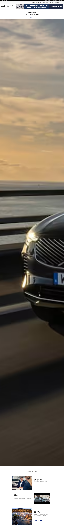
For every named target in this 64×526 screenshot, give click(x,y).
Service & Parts (46, 2)
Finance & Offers (42, 2)
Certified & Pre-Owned (36, 2)
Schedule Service (51, 2)
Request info (32, 17)
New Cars (31, 2)
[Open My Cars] (61, 2)
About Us (57, 2)
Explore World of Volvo (38, 520)
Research (55, 2)
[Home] (3, 2)
